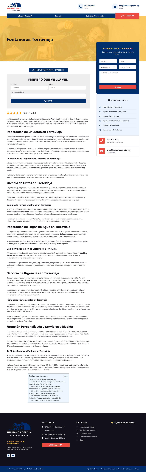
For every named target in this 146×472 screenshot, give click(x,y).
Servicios (58, 16)
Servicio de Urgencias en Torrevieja (42, 393)
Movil (51, 84)
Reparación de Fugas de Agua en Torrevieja (45, 389)
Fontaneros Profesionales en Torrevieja (45, 395)
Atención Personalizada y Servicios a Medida (45, 398)
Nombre (14, 84)
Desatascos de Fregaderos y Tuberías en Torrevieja (49, 382)
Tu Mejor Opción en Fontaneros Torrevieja (46, 400)
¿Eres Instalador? (25, 16)
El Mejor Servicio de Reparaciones (15, 442)
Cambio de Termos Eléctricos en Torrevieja (46, 386)
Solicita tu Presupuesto (95, 16)
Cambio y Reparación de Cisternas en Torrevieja (48, 391)
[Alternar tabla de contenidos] (64, 376)
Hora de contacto (17, 92)
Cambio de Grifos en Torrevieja (41, 384)
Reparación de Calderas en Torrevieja (43, 379)
